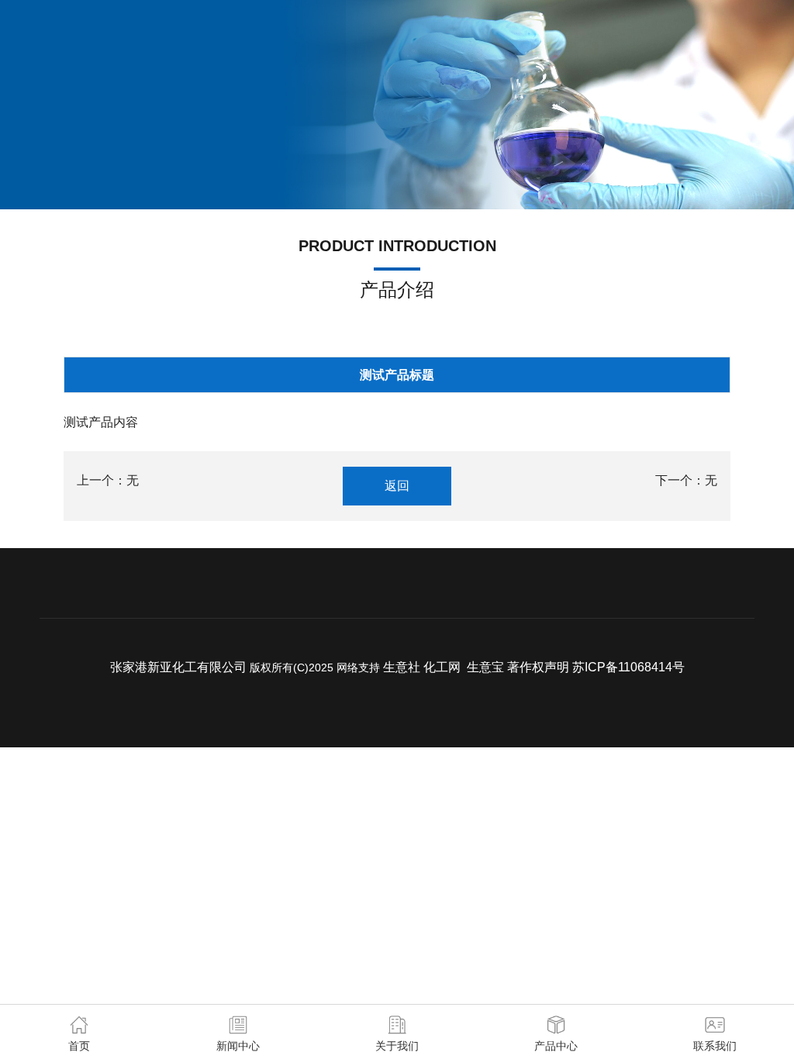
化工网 (442, 667)
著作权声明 (538, 667)
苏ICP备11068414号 (628, 667)
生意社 (401, 667)
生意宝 (485, 667)
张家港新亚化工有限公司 (178, 667)
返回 (397, 485)
